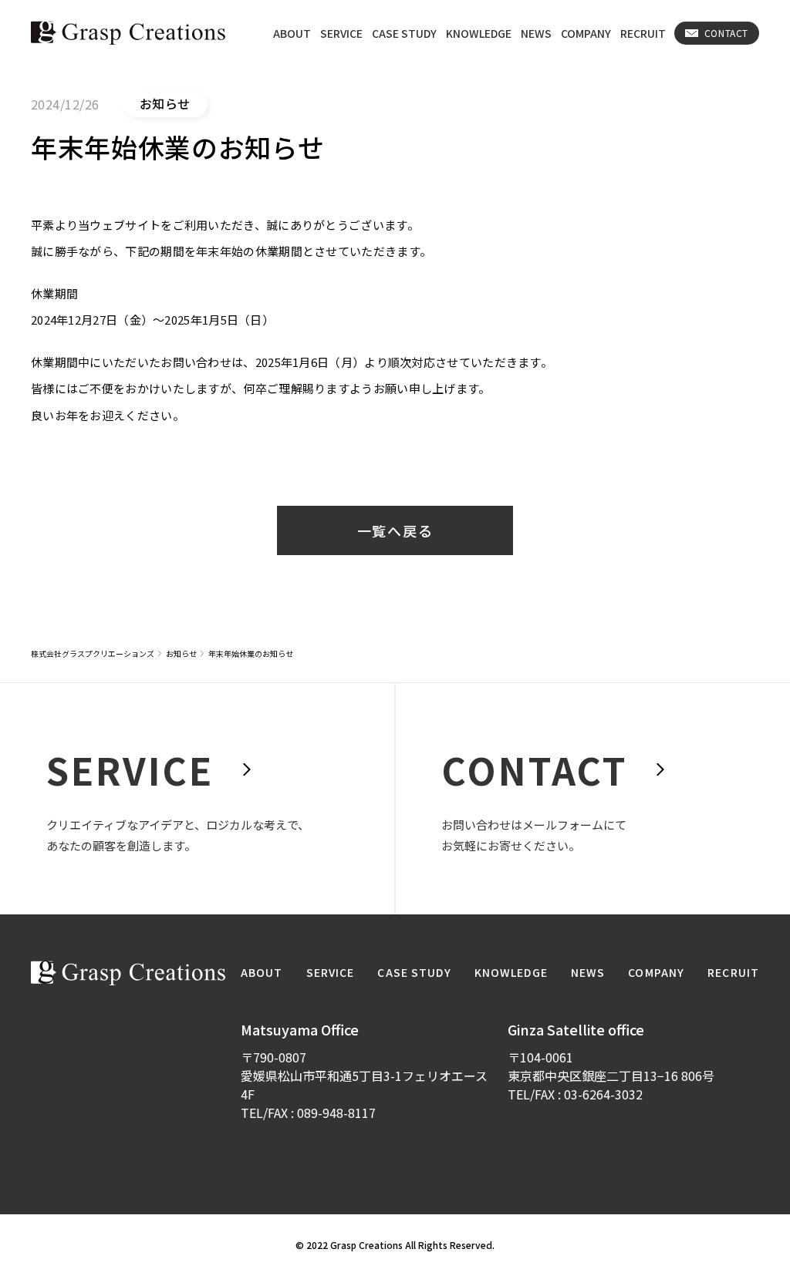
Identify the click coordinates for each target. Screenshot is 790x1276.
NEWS (536, 33)
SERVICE (341, 33)
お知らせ (181, 653)
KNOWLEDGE (478, 33)
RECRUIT (643, 33)
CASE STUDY (404, 33)
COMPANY (586, 33)
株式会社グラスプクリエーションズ (92, 653)
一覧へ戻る (395, 530)
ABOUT (292, 33)
